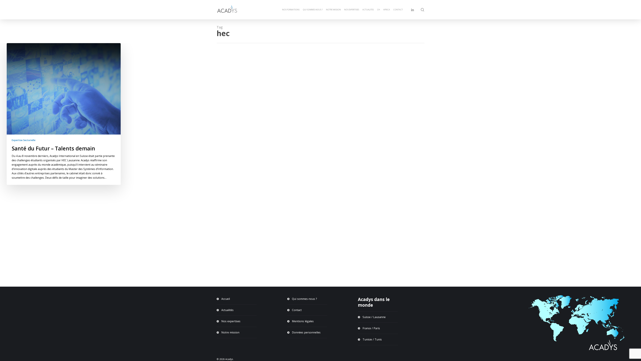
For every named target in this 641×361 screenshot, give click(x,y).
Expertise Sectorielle (23, 140)
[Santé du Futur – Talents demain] (64, 114)
